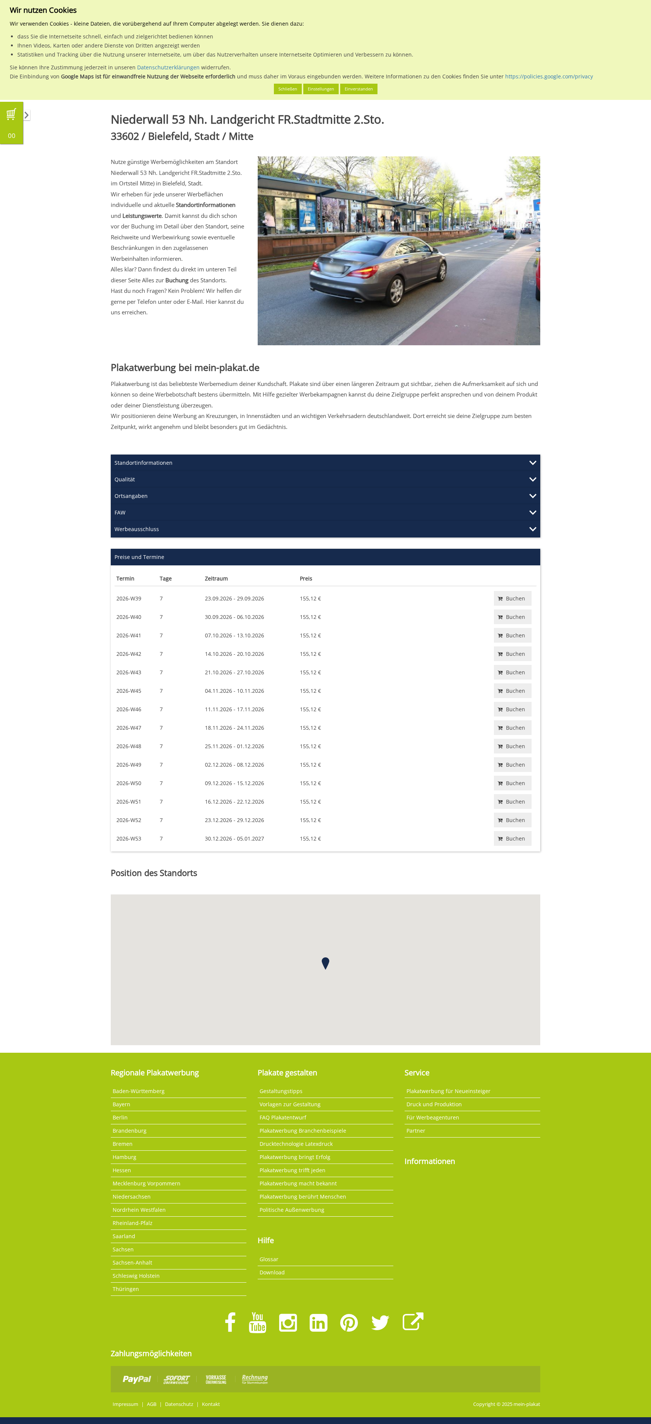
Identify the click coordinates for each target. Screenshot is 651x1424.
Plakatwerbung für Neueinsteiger (448, 1091)
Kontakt (211, 1404)
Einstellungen (321, 89)
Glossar (269, 1259)
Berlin (120, 1117)
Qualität (125, 479)
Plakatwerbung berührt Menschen (303, 1196)
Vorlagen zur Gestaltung (290, 1104)
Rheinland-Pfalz (133, 1222)
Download (272, 1272)
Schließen (287, 89)
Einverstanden (359, 89)
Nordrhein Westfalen (139, 1209)
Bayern (121, 1104)
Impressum (125, 1404)
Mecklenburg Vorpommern (146, 1183)
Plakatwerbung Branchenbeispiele (303, 1130)
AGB (151, 1404)
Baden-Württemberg (139, 1091)
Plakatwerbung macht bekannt (298, 1183)
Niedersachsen (132, 1196)
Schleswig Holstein (136, 1275)
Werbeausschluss (137, 529)
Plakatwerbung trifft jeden (293, 1170)
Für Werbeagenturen (432, 1117)
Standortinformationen (144, 462)
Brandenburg (130, 1130)
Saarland (124, 1236)
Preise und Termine (139, 556)
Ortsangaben (131, 495)
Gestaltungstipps (281, 1091)
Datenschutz (179, 1404)
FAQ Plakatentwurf (283, 1117)
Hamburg (124, 1157)
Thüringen (126, 1288)
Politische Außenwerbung (292, 1209)
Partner (415, 1130)
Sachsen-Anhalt (132, 1262)
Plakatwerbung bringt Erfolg (295, 1157)
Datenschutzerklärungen (168, 67)
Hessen (122, 1170)
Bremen (123, 1143)
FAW (120, 512)
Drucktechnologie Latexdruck (296, 1143)
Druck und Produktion (434, 1104)
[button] (325, 963)
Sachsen (123, 1249)
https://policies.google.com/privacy (549, 76)
